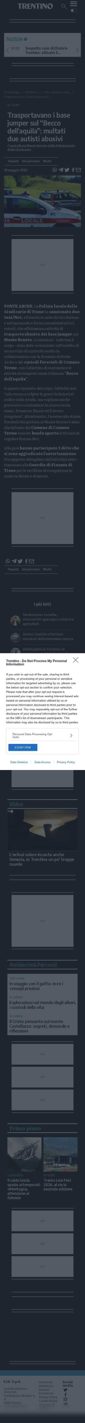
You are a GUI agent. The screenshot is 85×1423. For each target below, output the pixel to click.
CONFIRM (23, 747)
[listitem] (42, 735)
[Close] (77, 661)
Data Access (42, 762)
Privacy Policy (66, 762)
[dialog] (42, 711)
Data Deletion (19, 762)
